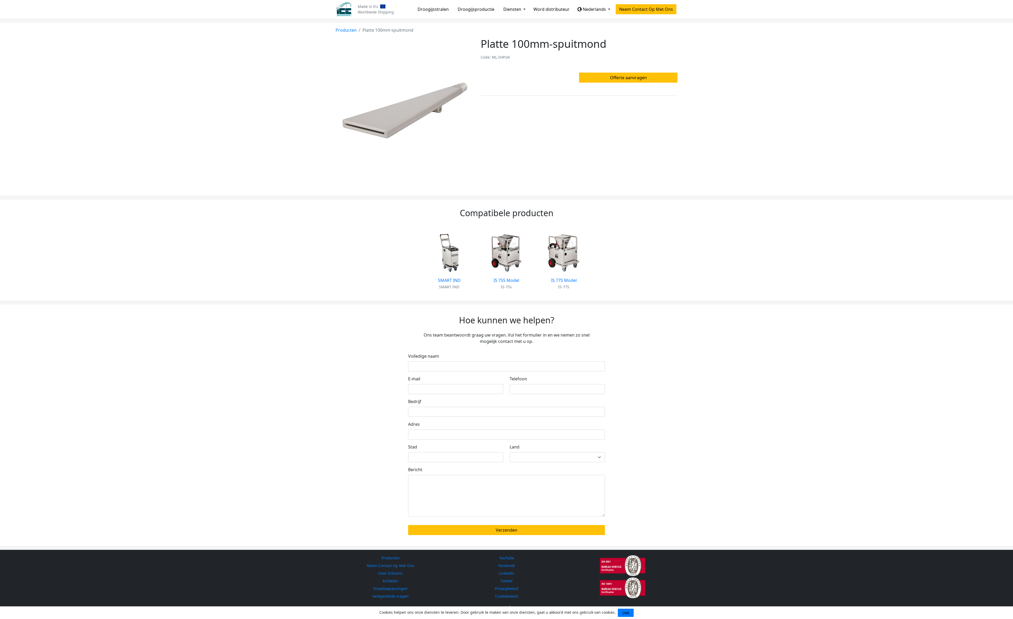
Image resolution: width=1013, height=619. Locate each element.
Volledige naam (423, 356)
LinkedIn (506, 573)
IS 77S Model (564, 280)
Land (514, 447)
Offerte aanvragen (628, 78)
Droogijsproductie (476, 9)
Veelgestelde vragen (390, 596)
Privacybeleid (506, 588)
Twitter (506, 580)
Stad (412, 447)
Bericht (415, 469)
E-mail (414, 379)
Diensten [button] (512, 9)
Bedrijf (414, 401)
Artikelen (390, 580)
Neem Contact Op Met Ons (646, 9)
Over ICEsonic (390, 573)
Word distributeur (551, 9)
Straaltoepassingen (390, 588)
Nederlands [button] (594, 9)
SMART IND (449, 280)
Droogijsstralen (433, 9)
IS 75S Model (506, 280)
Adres (414, 424)
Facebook (506, 565)
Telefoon (518, 379)
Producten (346, 30)
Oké (625, 612)
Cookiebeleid (506, 596)
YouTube (506, 557)
